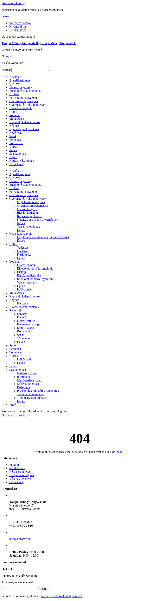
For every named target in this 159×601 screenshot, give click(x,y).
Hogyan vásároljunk (21, 160)
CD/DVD (15, 83)
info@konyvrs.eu (20, 538)
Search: (6, 69)
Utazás (13, 146)
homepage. (116, 451)
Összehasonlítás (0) (13, 3)
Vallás (13, 150)
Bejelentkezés (17, 30)
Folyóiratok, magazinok (23, 97)
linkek (5, 16)
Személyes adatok (20, 23)
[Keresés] (49, 70)
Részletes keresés (19, 471)
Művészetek (16, 118)
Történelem (16, 143)
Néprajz (14, 125)
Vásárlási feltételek (20, 478)
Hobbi (13, 111)
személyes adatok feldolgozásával (61, 596)
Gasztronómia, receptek (23, 101)
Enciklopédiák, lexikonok (25, 90)
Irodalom (14, 115)
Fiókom (14, 464)
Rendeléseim (17, 468)
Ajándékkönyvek (19, 80)
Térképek (15, 139)
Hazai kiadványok (20, 108)
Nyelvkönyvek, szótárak (24, 129)
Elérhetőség (16, 164)
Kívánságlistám (18, 26)
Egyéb (13, 157)
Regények (15, 132)
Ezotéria (14, 94)
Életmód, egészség (20, 87)
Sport (12, 136)
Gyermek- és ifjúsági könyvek (27, 104)
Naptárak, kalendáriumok (24, 122)
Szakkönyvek (17, 153)
